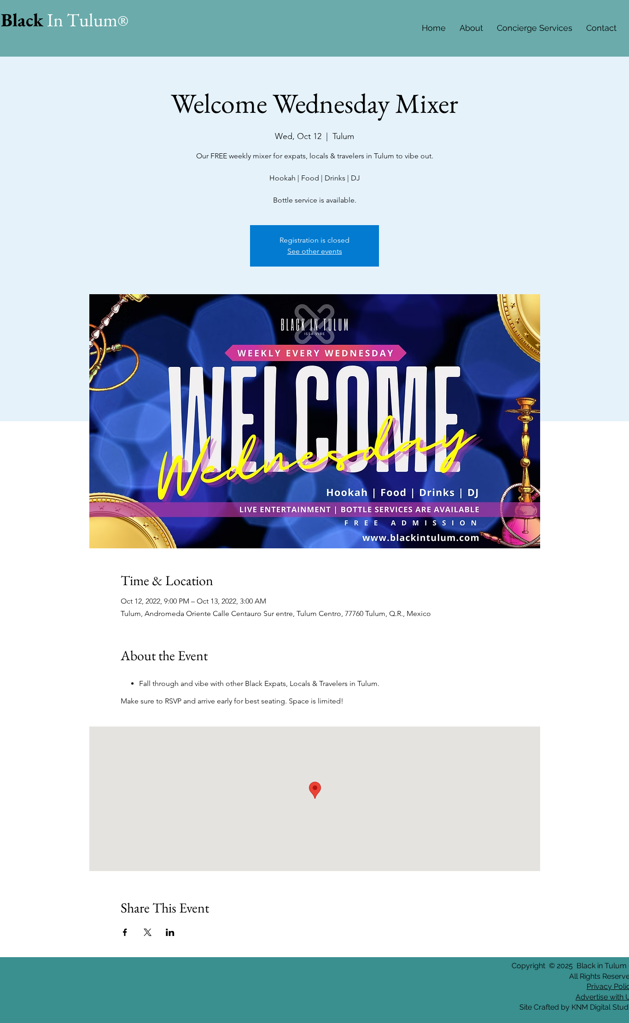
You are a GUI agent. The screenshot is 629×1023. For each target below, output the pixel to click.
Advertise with (599, 997)
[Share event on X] (147, 932)
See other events (314, 251)
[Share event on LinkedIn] (170, 932)
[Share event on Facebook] (125, 932)
